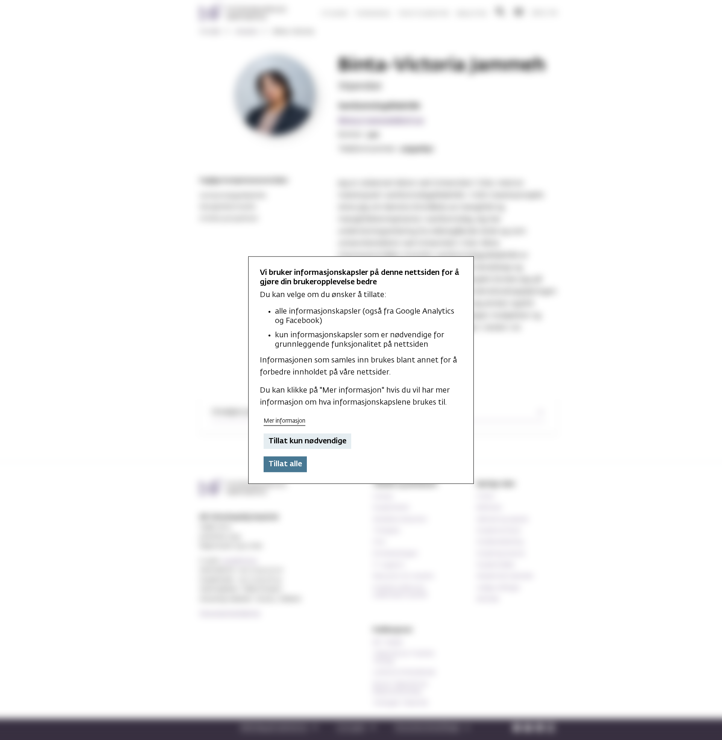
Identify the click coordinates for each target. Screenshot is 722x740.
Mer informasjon (284, 421)
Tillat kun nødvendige (307, 441)
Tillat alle (285, 464)
